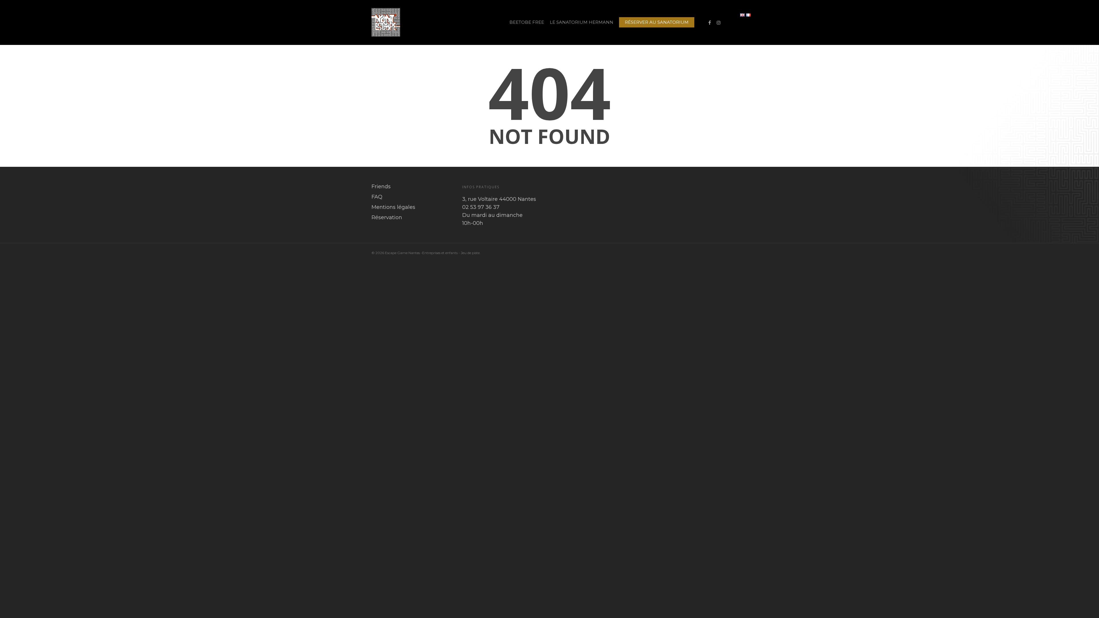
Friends (381, 186)
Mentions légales (393, 207)
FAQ (376, 197)
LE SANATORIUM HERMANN (581, 22)
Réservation (386, 217)
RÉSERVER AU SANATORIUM (657, 22)
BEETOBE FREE (526, 22)
